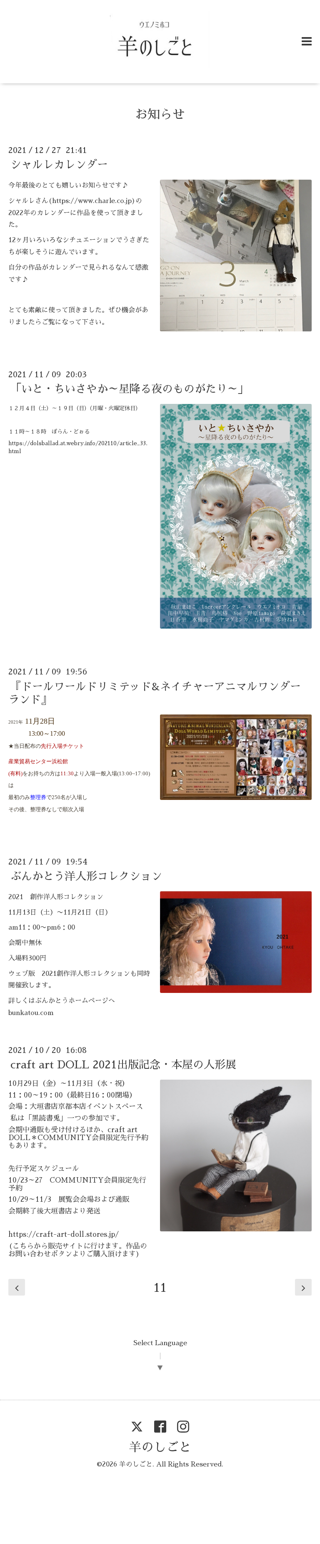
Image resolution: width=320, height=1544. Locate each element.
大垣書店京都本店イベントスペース (86, 1106)
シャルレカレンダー (59, 164)
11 (160, 1287)
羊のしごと (160, 1447)
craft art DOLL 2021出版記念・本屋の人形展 (123, 1064)
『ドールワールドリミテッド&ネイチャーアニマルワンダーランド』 (154, 692)
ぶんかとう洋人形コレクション (86, 876)
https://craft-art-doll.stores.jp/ (63, 1234)
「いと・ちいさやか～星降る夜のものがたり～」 (129, 388)
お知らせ (160, 114)
